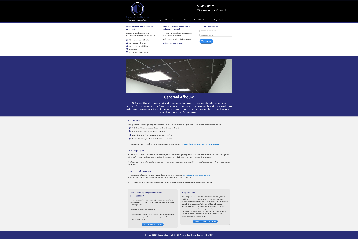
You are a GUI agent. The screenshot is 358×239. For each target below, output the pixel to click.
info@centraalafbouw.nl (213, 10)
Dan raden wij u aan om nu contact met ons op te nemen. (200, 144)
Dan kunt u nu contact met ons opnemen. (196, 175)
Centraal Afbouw (137, 11)
